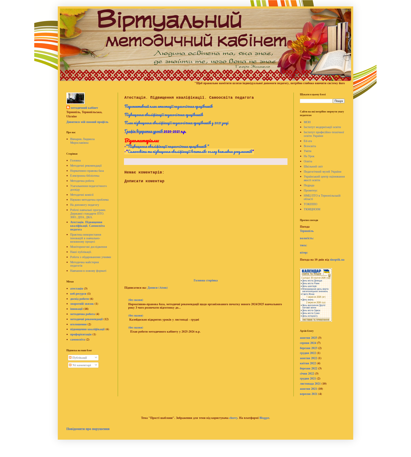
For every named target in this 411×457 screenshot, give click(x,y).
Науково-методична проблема (89, 199)
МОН (307, 122)
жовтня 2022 (308, 358)
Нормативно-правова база (87, 171)
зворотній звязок (82, 303)
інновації (76, 308)
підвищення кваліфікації (87, 329)
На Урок (309, 156)
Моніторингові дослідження (88, 247)
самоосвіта (77, 339)
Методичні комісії (82, 195)
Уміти (307, 151)
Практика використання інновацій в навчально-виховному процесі (85, 238)
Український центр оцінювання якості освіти (324, 178)
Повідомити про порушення (88, 428)
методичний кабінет (84, 108)
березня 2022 (308, 368)
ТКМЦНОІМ (312, 209)
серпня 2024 (308, 343)
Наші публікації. (81, 252)
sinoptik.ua (337, 259)
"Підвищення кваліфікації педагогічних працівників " (167, 146)
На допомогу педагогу (84, 205)
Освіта (308, 161)
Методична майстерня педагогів (84, 264)
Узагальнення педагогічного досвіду (88, 187)
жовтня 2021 (308, 388)
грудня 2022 (308, 353)
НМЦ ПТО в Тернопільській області (322, 197)
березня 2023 (308, 348)
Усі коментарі (81, 365)
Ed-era (308, 141)
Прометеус (310, 190)
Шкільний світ (313, 166)
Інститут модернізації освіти (322, 127)
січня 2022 (307, 373)
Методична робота (82, 181)
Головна (75, 160)
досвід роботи (79, 298)
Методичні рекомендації (86, 165)
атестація (76, 288)
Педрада (309, 185)
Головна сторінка (206, 280)
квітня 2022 (308, 363)
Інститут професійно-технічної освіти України (324, 134)
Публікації (79, 357)
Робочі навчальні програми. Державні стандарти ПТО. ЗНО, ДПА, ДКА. (88, 213)
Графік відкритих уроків (143, 131)
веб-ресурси (78, 293)
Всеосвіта (310, 146)
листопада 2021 (310, 383)
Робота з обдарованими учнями (90, 257)
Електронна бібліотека (84, 175)
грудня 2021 (308, 378)
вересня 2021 (308, 393)
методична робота (82, 314)
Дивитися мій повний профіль (87, 121)
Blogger (264, 417)
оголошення (78, 324)
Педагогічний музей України (322, 171)
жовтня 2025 (308, 337)
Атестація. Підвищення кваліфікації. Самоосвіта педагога (87, 225)
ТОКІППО (310, 204)
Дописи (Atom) (157, 287)
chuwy (233, 417)
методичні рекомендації (86, 319)
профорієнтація (81, 334)
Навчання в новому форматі (88, 271)
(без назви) (135, 299)
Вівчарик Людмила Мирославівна (82, 141)
